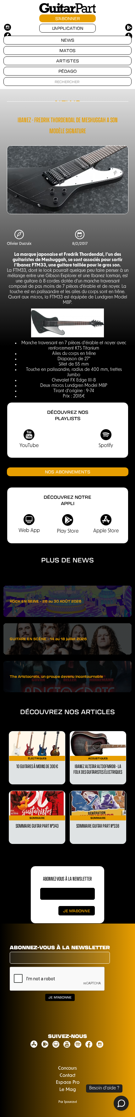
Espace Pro (67, 1082)
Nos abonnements (67, 472)
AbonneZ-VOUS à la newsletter (67, 879)
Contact (67, 1075)
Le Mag (67, 1090)
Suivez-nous (67, 1036)
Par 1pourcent (67, 1102)
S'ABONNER (67, 18)
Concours (67, 1068)
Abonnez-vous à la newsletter (60, 947)
